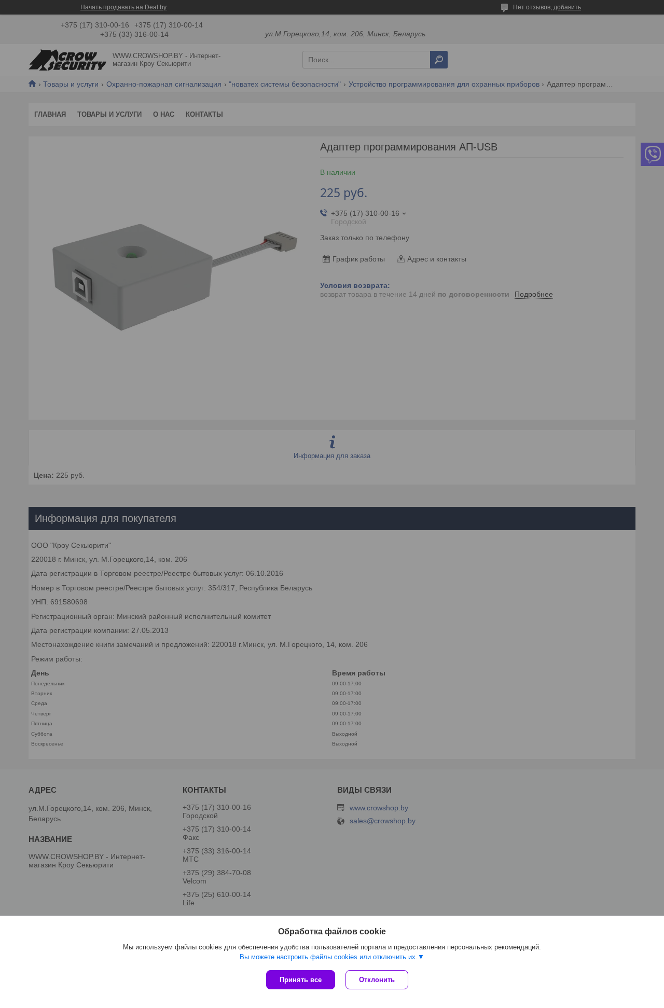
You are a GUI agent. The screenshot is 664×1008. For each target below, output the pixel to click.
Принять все (301, 980)
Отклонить (377, 980)
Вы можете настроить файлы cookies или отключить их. (329, 957)
